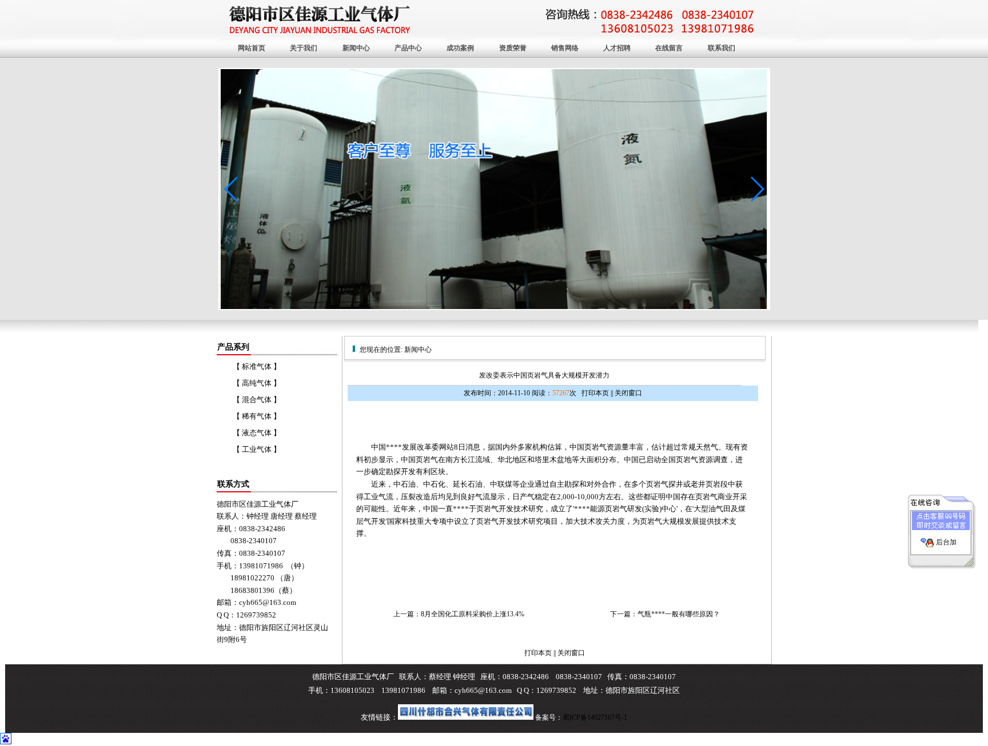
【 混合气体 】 (257, 399)
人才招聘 (617, 48)
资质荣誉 (513, 48)
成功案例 (460, 48)
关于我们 (303, 48)
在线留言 (669, 48)
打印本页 (595, 393)
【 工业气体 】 (257, 449)
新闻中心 (356, 48)
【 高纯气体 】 (257, 383)
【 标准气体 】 (257, 366)
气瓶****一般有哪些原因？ (679, 614)
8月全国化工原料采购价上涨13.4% (472, 614)
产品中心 (408, 48)
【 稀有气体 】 (257, 416)
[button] (756, 189)
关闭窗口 (628, 393)
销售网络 (565, 48)
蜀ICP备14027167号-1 (595, 717)
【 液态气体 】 (257, 432)
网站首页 (251, 48)
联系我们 (721, 48)
